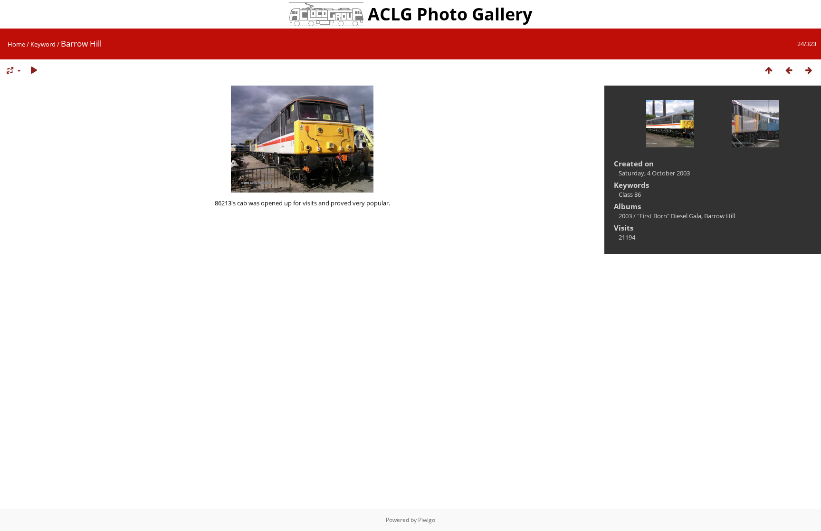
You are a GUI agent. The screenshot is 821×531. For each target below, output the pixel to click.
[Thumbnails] (769, 71)
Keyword (43, 44)
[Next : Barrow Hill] (809, 71)
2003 (625, 216)
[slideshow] (34, 71)
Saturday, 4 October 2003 (654, 173)
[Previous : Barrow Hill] (789, 71)
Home (16, 44)
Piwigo (426, 520)
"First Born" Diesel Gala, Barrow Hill (686, 216)
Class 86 (630, 194)
